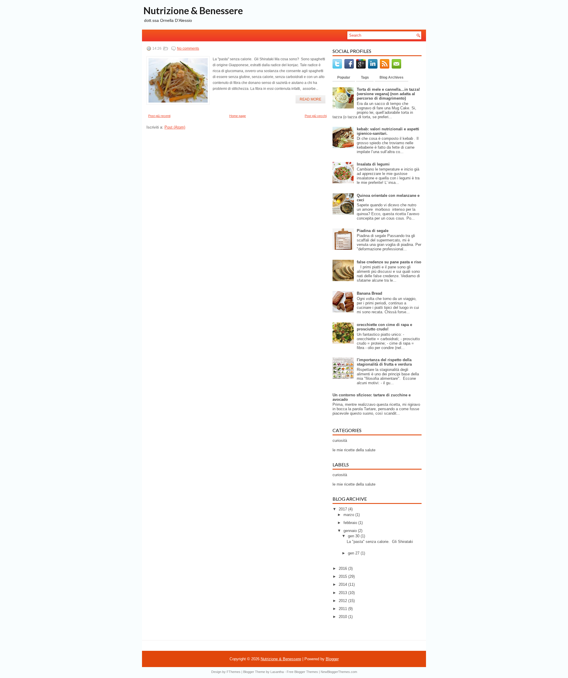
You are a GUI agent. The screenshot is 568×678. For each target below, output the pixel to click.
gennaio (350, 530)
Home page (237, 116)
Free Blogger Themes (302, 672)
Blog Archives (392, 77)
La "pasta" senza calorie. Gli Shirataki (380, 541)
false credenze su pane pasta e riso (389, 262)
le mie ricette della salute (354, 450)
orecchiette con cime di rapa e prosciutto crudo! (384, 326)
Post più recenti (159, 116)
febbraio (350, 522)
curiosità (340, 440)
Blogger (332, 659)
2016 (343, 568)
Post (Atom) (174, 127)
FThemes (234, 672)
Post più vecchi (316, 116)
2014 (343, 584)
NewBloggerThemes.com (339, 672)
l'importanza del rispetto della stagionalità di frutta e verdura (384, 362)
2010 (343, 616)
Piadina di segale (372, 230)
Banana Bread (369, 293)
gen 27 (354, 553)
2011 (343, 608)
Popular (343, 77)
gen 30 (354, 536)
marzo (349, 514)
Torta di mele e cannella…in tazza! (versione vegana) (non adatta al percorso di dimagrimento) (388, 93)
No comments (188, 48)
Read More (310, 99)
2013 (343, 593)
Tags (365, 77)
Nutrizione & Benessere (193, 10)
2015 (343, 576)
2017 (343, 509)
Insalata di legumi (373, 164)
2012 (343, 600)
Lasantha (277, 672)
